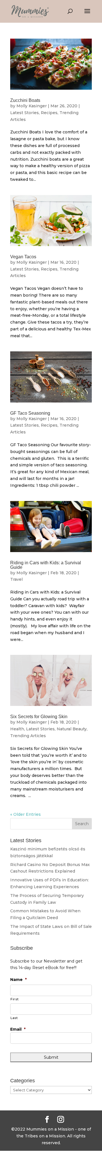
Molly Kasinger (31, 105)
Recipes (49, 112)
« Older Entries (25, 814)
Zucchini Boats (25, 100)
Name (18, 979)
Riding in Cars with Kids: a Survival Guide (45, 565)
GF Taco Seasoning (30, 413)
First (14, 999)
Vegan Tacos (23, 256)
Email (18, 1029)
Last (14, 1018)
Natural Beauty (72, 728)
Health (17, 728)
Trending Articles (28, 735)
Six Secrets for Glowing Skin (38, 716)
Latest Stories (24, 112)
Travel (16, 579)
